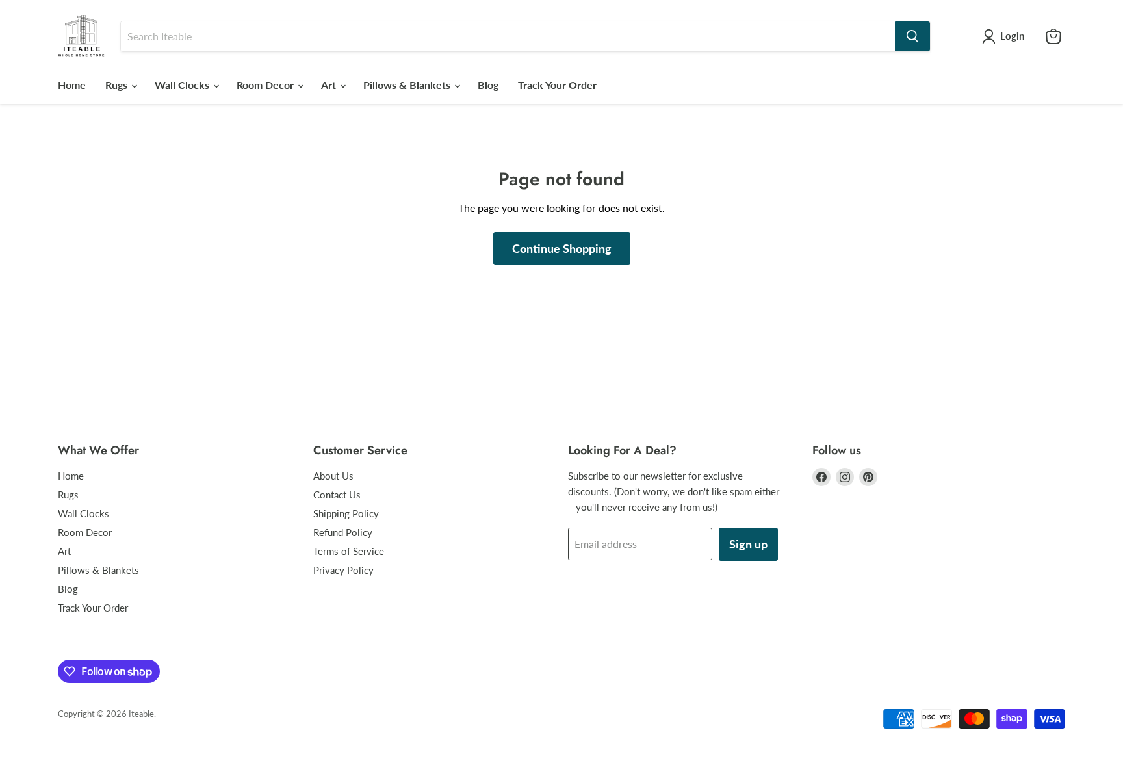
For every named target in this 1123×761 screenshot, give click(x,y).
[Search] (912, 36)
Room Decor (266, 85)
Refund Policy (342, 532)
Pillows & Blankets (408, 85)
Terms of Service (348, 551)
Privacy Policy (343, 570)
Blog (488, 85)
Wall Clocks (183, 85)
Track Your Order (557, 85)
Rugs (117, 85)
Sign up (748, 544)
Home (72, 85)
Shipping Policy (346, 513)
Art (330, 85)
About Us (333, 476)
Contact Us (337, 494)
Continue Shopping (562, 248)
